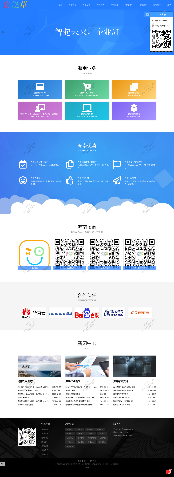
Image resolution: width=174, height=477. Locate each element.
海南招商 (129, 4)
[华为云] (34, 312)
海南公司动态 (25, 381)
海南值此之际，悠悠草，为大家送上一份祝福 (34, 394)
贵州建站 (81, 433)
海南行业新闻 (72, 381)
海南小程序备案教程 (120, 394)
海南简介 (72, 4)
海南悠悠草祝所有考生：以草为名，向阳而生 (34, 387)
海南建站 (90, 429)
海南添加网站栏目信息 (121, 404)
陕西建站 (100, 429)
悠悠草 (69, 429)
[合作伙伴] (140, 312)
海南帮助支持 (120, 381)
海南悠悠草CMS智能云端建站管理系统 (79, 397)
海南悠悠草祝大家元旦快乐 (28, 390)
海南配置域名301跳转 (121, 397)
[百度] (87, 312)
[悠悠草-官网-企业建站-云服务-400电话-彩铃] (15, 4)
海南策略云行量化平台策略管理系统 (78, 404)
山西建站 (103, 438)
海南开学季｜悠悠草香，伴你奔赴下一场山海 (82, 387)
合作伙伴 (87, 295)
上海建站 (70, 438)
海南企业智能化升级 (25, 404)
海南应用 (143, 4)
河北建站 (70, 442)
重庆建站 (102, 442)
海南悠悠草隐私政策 (72, 394)
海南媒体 (157, 4)
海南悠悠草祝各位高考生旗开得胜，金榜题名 (34, 401)
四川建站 (91, 433)
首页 (60, 4)
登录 (169, 4)
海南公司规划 (70, 390)
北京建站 (81, 442)
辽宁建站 (81, 438)
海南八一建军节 (23, 397)
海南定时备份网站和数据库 (123, 390)
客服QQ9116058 (161, 21)
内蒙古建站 (92, 438)
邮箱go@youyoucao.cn (163, 25)
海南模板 (114, 4)
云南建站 (70, 433)
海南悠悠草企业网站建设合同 (124, 387)
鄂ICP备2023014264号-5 (87, 461)
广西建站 (79, 429)
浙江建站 (102, 433)
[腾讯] (60, 312)
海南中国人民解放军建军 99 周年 (77, 401)
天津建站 (91, 442)
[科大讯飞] (113, 312)
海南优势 (100, 4)
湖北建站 (70, 446)
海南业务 (86, 4)
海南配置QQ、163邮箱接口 (123, 401)
